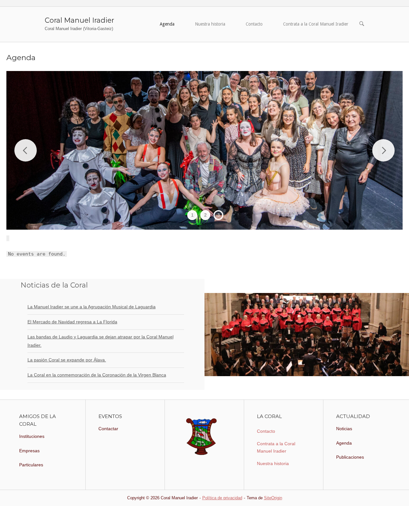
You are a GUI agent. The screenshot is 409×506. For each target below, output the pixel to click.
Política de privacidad (222, 497)
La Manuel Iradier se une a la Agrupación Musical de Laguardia (91, 306)
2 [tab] (205, 214)
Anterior (25, 150)
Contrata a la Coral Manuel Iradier (315, 24)
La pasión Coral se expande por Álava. (66, 359)
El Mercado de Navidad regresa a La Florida (72, 321)
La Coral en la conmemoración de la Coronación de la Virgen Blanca (96, 374)
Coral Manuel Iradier (79, 20)
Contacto (254, 24)
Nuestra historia (210, 24)
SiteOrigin (273, 497)
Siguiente (383, 150)
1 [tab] (192, 214)
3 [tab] (218, 214)
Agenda (167, 24)
